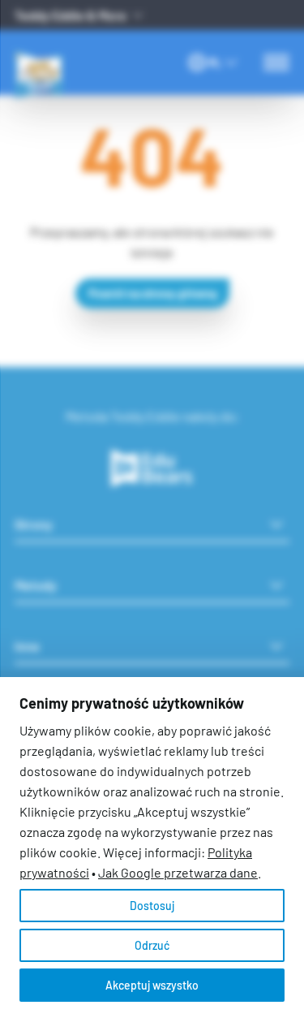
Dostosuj (152, 905)
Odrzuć (152, 945)
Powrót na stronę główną (152, 293)
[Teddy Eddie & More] (67, 51)
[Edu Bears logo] (152, 468)
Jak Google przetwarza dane (178, 872)
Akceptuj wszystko (152, 985)
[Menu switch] (276, 62)
